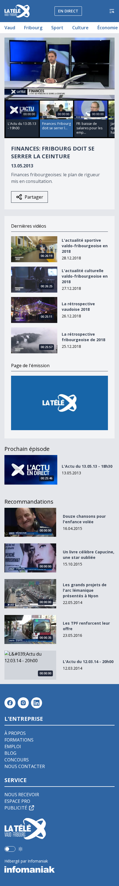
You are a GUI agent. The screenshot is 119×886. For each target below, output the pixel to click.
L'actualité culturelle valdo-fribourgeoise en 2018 (85, 276)
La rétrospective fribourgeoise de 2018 (83, 337)
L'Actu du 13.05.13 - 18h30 (87, 466)
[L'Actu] (59, 403)
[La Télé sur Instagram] (23, 703)
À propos (15, 733)
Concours (16, 760)
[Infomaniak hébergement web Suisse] (59, 869)
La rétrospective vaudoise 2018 (78, 306)
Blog (10, 753)
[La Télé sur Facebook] (10, 703)
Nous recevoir (21, 795)
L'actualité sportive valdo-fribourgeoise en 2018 (85, 246)
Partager (34, 197)
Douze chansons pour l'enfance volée (84, 519)
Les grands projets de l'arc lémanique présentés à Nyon (85, 590)
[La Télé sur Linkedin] (36, 703)
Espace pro (17, 801)
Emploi (12, 746)
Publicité (15, 808)
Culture (80, 28)
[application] (59, 68)
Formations (18, 740)
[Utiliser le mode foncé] (20, 849)
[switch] (9, 849)
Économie (107, 28)
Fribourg (33, 28)
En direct (68, 11)
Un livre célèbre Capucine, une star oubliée (88, 554)
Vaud (9, 28)
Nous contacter (24, 766)
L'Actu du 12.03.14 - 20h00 (88, 661)
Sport (57, 28)
